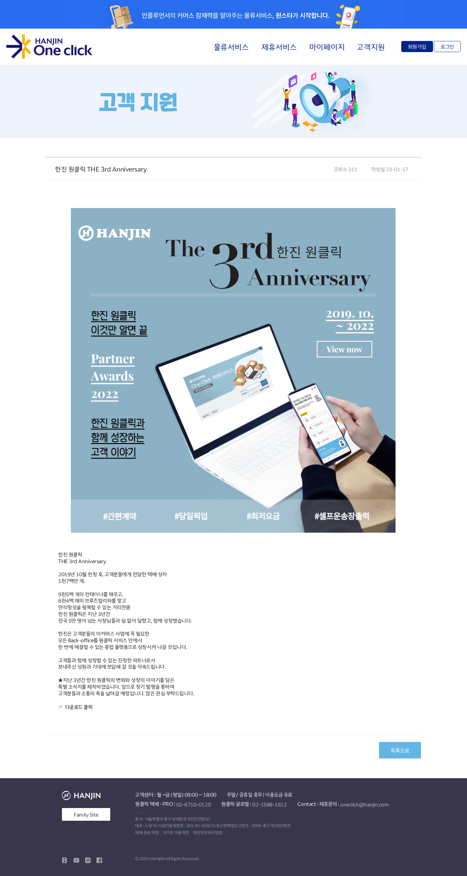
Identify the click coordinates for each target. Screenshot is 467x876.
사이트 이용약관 (176, 832)
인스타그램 (88, 860)
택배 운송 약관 (147, 832)
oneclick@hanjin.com (364, 804)
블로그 (65, 860)
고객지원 (371, 46)
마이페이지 (327, 46)
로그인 (447, 46)
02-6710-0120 (193, 804)
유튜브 (76, 860)
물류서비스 (231, 46)
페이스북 (99, 860)
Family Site (86, 814)
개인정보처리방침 (207, 832)
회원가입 (417, 46)
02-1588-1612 (269, 804)
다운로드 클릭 (79, 707)
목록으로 (399, 750)
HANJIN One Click (49, 46)
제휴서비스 (279, 46)
